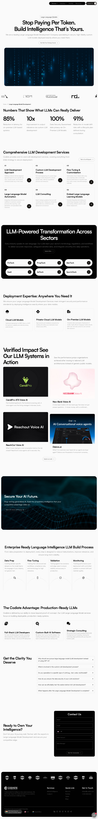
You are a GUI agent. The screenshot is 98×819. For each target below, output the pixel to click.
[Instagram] (60, 811)
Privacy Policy (25, 808)
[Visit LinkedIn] (54, 811)
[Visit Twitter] (65, 811)
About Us (67, 791)
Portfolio (71, 3)
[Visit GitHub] (57, 811)
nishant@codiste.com (88, 791)
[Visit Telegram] (71, 811)
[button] (58, 732)
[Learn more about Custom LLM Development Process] (60, 180)
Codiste (20, 808)
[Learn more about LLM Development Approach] (29, 180)
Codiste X (49, 794)
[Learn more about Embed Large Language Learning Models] (91, 204)
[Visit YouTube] (68, 811)
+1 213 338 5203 (86, 794)
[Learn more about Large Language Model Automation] (29, 206)
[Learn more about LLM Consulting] (60, 204)
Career (67, 796)
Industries (62, 3)
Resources (78, 3)
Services (54, 3)
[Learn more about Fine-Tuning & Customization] (91, 182)
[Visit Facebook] (63, 811)
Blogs (66, 799)
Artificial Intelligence (52, 791)
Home (5, 104)
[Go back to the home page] (2, 3)
